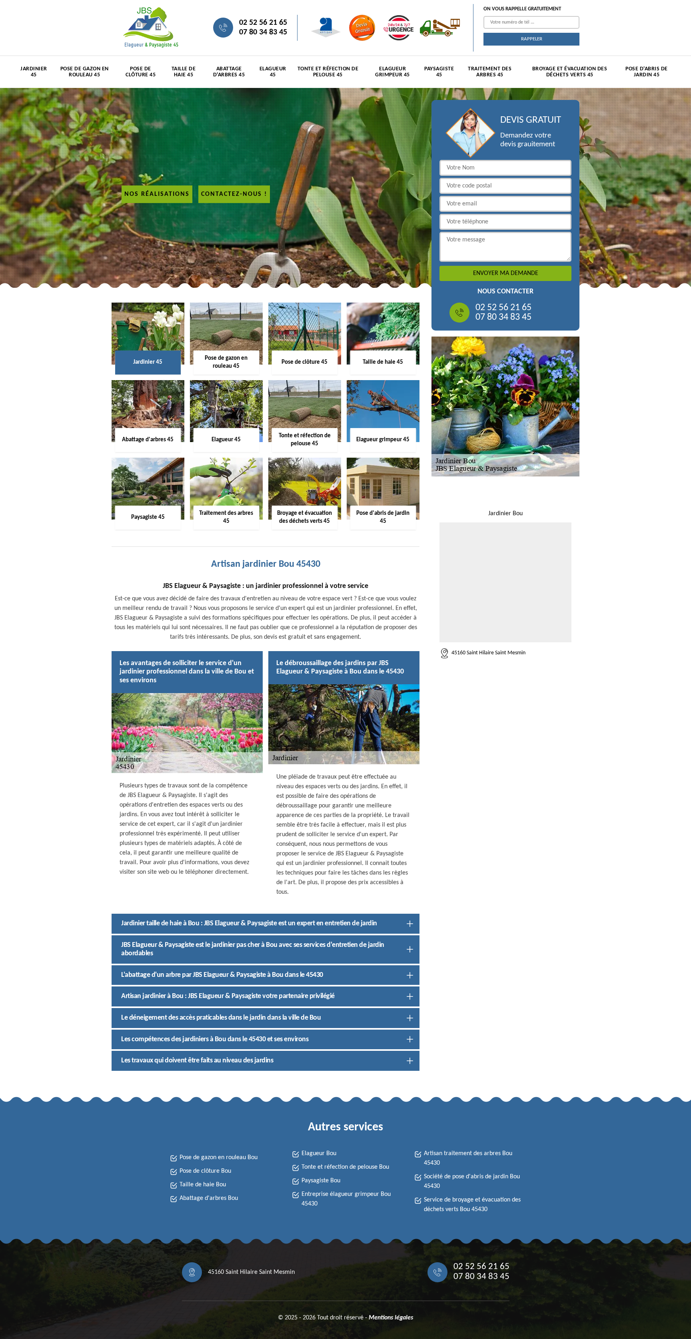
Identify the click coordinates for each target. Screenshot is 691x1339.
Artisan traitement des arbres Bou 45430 (468, 1158)
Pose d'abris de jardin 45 (646, 72)
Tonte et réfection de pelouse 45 (328, 72)
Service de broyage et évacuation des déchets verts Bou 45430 (472, 1205)
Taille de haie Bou (203, 1185)
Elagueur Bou (319, 1153)
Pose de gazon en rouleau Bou (219, 1157)
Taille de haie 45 (184, 72)
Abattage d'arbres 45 (229, 72)
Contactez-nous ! (234, 194)
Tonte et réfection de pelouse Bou (345, 1167)
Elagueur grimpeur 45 (392, 72)
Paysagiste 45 (439, 72)
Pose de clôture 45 (141, 72)
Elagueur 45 (273, 72)
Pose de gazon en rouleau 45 (84, 72)
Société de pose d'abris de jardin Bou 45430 (472, 1182)
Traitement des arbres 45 (489, 72)
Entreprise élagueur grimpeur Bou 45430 (346, 1199)
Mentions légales (391, 1318)
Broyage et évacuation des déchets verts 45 (569, 72)
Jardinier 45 (33, 72)
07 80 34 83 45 (263, 32)
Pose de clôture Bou (205, 1171)
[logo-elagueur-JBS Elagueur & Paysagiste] (150, 27)
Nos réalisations (157, 194)
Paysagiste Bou (321, 1181)
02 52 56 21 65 (263, 23)
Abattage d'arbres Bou (209, 1198)
